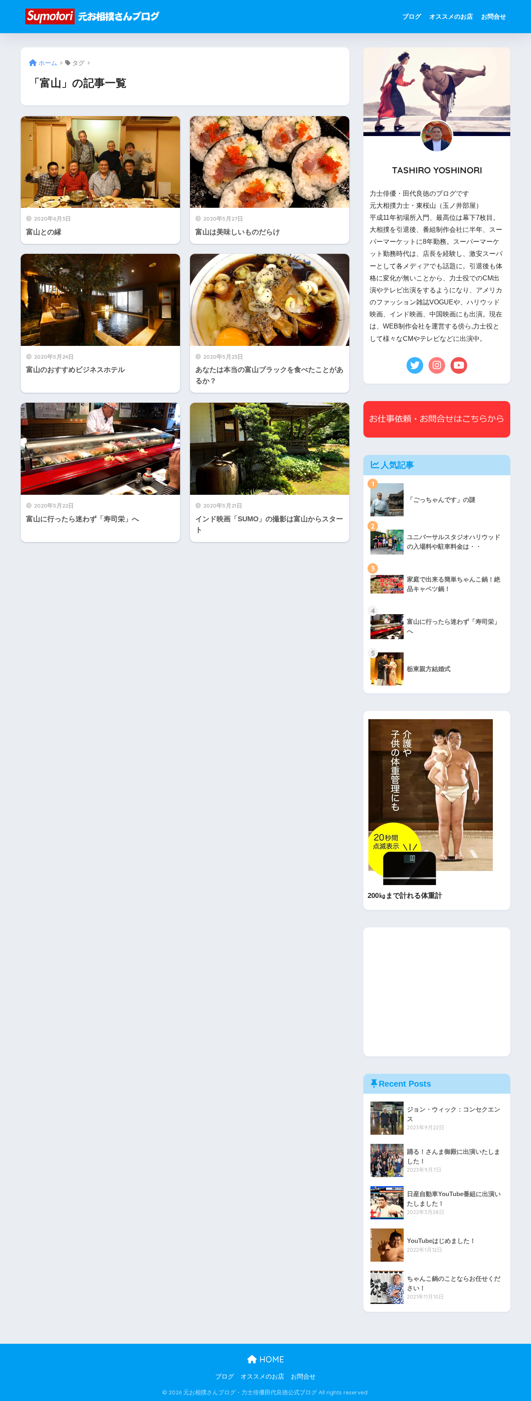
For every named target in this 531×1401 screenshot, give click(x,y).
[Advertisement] (436, 991)
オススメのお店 (451, 16)
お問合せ (493, 16)
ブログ (411, 16)
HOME (270, 1359)
